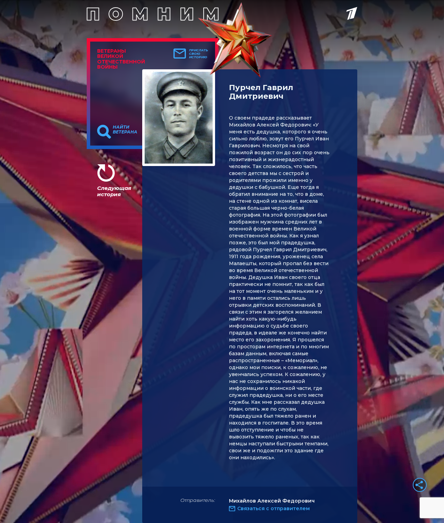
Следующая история (114, 191)
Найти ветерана (125, 129)
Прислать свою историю (198, 54)
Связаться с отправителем (273, 508)
